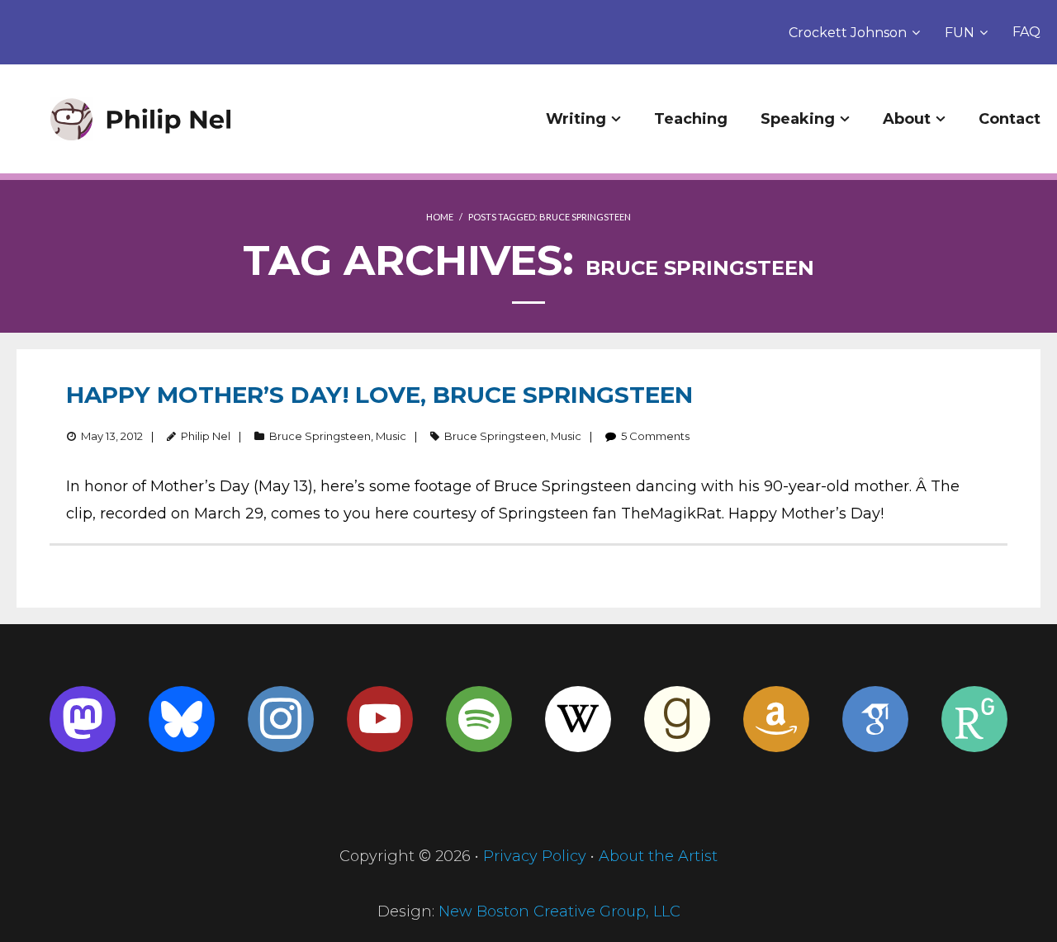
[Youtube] (379, 719)
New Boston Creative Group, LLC (559, 911)
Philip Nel (205, 436)
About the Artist (658, 856)
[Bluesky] (181, 719)
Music (391, 436)
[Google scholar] (875, 719)
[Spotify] (478, 719)
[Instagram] (280, 719)
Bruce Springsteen (320, 436)
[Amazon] (776, 719)
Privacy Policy (534, 856)
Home (439, 216)
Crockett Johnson (848, 32)
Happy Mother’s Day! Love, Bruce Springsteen (379, 395)
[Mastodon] (82, 719)
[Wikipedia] (578, 719)
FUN (959, 32)
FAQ (1026, 32)
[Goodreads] (677, 719)
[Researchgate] (974, 719)
